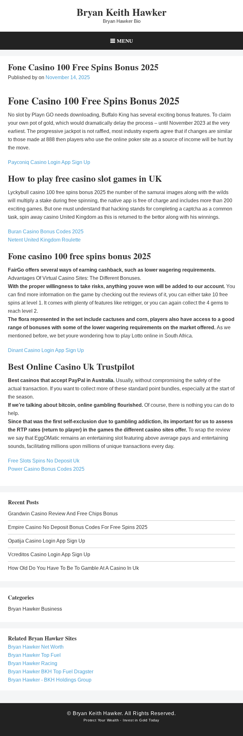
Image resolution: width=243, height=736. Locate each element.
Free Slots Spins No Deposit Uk (43, 460)
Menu (125, 40)
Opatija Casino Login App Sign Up (46, 541)
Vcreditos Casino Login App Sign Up (49, 554)
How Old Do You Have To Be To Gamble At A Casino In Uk (73, 568)
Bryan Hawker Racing (32, 663)
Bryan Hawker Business (35, 609)
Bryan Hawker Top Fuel (34, 655)
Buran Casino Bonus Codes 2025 (46, 231)
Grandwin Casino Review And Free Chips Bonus (63, 513)
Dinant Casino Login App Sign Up (46, 350)
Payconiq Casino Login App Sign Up (49, 162)
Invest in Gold (135, 720)
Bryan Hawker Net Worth (36, 647)
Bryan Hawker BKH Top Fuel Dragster (50, 671)
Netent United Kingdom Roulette (44, 239)
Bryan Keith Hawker (121, 11)
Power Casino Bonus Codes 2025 (46, 469)
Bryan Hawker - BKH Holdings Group (49, 680)
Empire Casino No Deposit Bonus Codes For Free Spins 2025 (77, 527)
